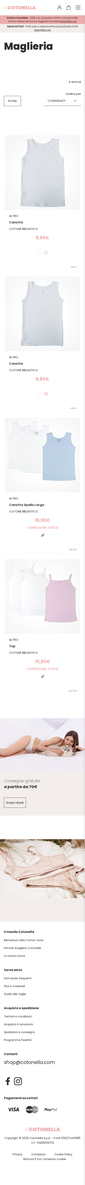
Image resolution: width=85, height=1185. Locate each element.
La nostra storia (14, 956)
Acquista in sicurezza (18, 1024)
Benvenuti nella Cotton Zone (23, 940)
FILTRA (12, 101)
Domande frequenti (17, 978)
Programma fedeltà (17, 1040)
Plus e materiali (14, 986)
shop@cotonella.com (29, 1062)
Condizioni (38, 1154)
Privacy (18, 1154)
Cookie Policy (63, 1154)
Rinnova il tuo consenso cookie (44, 1159)
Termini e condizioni (18, 1016)
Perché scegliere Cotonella (22, 948)
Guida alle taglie (15, 994)
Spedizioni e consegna (19, 1032)
